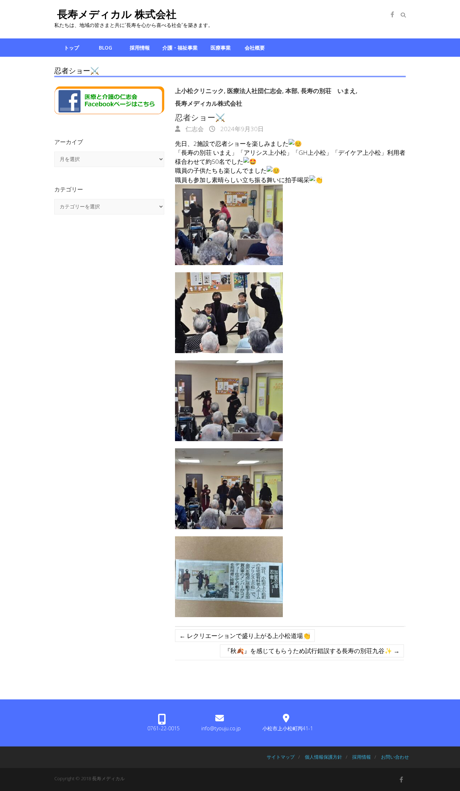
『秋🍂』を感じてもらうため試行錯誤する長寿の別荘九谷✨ (312, 651)
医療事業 (221, 47)
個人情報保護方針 (323, 757)
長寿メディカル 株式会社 (115, 14)
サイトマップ (281, 757)
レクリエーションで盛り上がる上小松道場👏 (244, 636)
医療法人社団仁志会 (254, 91)
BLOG (105, 47)
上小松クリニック (199, 91)
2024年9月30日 (241, 129)
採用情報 (140, 47)
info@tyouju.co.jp (221, 728)
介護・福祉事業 (180, 47)
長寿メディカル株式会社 (208, 103)
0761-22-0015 (163, 728)
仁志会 (194, 129)
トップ (71, 47)
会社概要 (255, 47)
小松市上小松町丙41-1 (287, 728)
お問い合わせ (395, 757)
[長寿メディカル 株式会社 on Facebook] (392, 14)
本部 (291, 91)
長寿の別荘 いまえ (328, 91)
